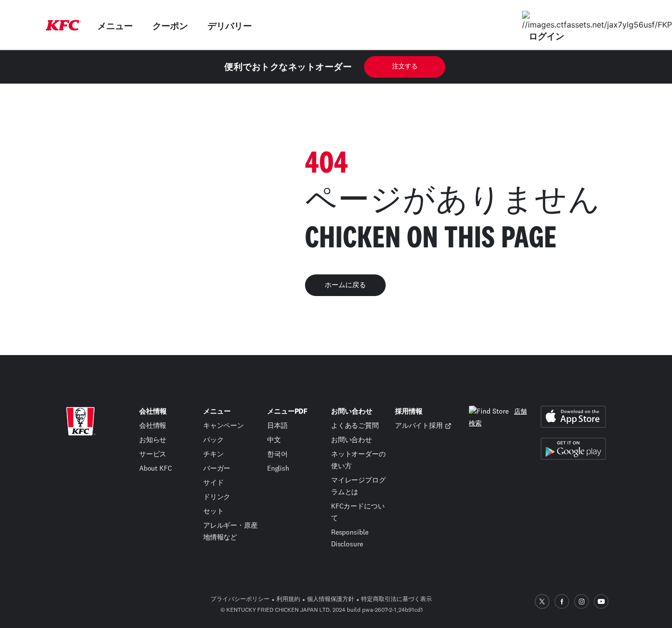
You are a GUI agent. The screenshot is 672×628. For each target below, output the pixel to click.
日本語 (277, 425)
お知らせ (153, 440)
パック (213, 440)
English (278, 468)
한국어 (277, 454)
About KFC (155, 468)
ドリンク (217, 497)
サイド (213, 482)
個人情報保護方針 (330, 599)
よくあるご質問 (355, 425)
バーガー (217, 468)
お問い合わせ (351, 440)
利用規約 (288, 599)
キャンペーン (223, 425)
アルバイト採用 (419, 425)
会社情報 (153, 425)
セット (213, 511)
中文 (274, 440)
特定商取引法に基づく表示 (396, 599)
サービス (153, 454)
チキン (213, 454)
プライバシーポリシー (240, 599)
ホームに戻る (345, 285)
